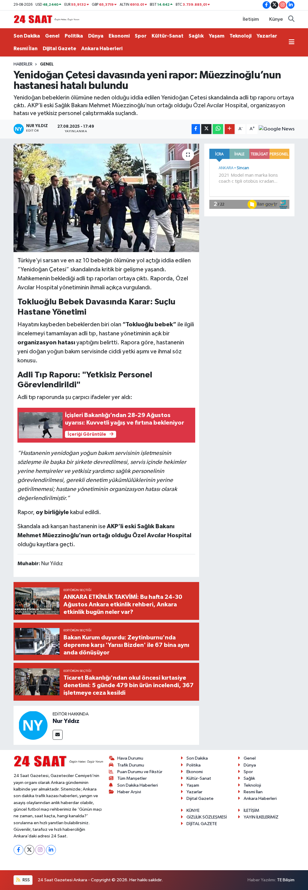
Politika (74, 35)
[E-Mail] (58, 735)
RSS (26, 880)
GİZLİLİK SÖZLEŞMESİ (206, 817)
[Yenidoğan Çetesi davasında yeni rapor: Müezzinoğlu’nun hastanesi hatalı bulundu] (106, 198)
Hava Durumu (130, 758)
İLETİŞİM (251, 810)
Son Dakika (27, 35)
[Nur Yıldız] (33, 725)
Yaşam (216, 35)
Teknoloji (240, 35)
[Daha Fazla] (230, 129)
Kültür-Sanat (167, 35)
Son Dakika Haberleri (137, 785)
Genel (52, 35)
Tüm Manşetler (132, 778)
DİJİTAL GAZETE (201, 823)
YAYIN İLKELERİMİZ (261, 817)
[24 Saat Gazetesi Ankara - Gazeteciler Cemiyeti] (47, 19)
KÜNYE (192, 810)
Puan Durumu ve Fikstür (139, 772)
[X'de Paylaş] (206, 129)
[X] (29, 850)
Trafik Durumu (130, 765)
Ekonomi (119, 35)
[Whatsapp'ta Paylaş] (218, 129)
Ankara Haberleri (101, 48)
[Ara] (291, 19)
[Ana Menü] (291, 42)
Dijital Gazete (59, 48)
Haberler (23, 64)
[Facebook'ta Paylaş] (196, 129)
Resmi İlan (26, 48)
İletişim (251, 19)
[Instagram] (40, 850)
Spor (140, 35)
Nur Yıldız (66, 721)
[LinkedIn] (51, 850)
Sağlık (196, 35)
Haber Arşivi (129, 792)
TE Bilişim (285, 880)
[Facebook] (18, 850)
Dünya (95, 35)
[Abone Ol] (276, 129)
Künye (276, 19)
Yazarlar (267, 35)
